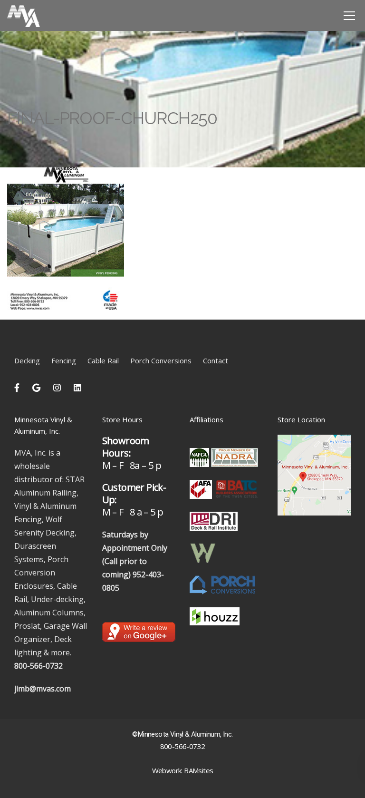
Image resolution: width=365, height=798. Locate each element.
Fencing (63, 360)
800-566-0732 (38, 666)
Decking (27, 360)
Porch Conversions (161, 360)
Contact (215, 360)
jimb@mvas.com (42, 688)
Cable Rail (103, 360)
